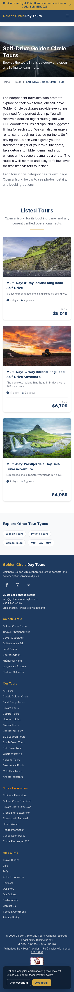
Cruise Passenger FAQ (16, 841)
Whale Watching (12, 753)
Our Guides (9, 894)
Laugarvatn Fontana (14, 666)
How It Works (10, 824)
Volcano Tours (11, 759)
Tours (18, 81)
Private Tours (39, 533)
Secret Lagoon (11, 654)
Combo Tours (14, 542)
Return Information (13, 829)
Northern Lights (12, 719)
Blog (5, 865)
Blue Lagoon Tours (14, 736)
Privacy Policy (11, 917)
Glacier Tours (11, 725)
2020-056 (37, 952)
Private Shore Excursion (17, 806)
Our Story (8, 888)
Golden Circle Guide (15, 626)
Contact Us (9, 905)
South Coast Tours (14, 742)
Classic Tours (14, 533)
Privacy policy (44, 974)
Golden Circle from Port (17, 801)
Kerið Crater (10, 649)
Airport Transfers (13, 776)
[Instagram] (18, 585)
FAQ (5, 871)
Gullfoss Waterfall (13, 643)
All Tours (8, 690)
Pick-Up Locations (13, 877)
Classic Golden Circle (15, 696)
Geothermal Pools (13, 765)
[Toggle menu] (67, 16)
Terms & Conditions (14, 911)
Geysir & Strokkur (13, 637)
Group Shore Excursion (16, 812)
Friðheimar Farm (12, 660)
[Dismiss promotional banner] (70, 5)
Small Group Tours (14, 702)
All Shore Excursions (15, 795)
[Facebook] (7, 585)
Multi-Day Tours (41, 542)
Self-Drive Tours (12, 748)
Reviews (8, 882)
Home (6, 81)
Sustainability (10, 900)
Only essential (19, 982)
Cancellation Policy (14, 835)
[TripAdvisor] (28, 585)
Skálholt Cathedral (13, 672)
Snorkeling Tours (13, 730)
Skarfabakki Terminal (15, 818)
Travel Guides (11, 859)
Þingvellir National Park (16, 631)
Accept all (41, 982)
